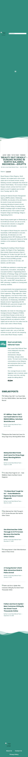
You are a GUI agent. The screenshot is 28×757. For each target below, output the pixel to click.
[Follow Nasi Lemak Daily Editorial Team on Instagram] (10, 381)
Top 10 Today (15, 155)
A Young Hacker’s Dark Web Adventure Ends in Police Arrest (13, 570)
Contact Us (18, 751)
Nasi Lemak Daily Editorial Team (11, 167)
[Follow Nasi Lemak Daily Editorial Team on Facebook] (8, 381)
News (8, 155)
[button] (15, 71)
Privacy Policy (14, 754)
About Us (9, 751)
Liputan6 (8, 171)
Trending (22, 155)
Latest (5, 155)
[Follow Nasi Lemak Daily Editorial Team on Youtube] (12, 381)
